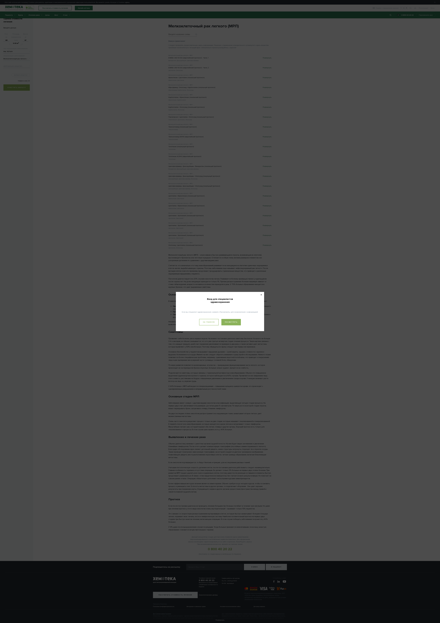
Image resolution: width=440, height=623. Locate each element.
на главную (209, 322)
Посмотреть (231, 322)
